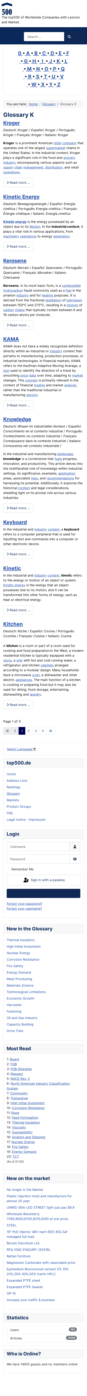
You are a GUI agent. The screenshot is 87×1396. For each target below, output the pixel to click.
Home (11, 774)
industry (9, 162)
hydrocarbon (13, 290)
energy (21, 222)
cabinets (47, 665)
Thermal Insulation (26, 1122)
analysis (70, 385)
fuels (58, 459)
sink (19, 660)
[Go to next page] (43, 731)
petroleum (74, 300)
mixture (72, 305)
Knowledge (17, 419)
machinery (11, 236)
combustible (71, 285)
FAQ (10, 813)
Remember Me (23, 869)
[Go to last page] (50, 731)
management (33, 167)
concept (31, 380)
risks (34, 478)
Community (19, 1093)
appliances (24, 680)
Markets (13, 800)
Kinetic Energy (21, 197)
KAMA (11, 339)
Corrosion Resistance (28, 1108)
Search (76, 37)
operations (11, 172)
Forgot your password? (24, 904)
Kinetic (8, 222)
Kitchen (13, 624)
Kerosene (15, 261)
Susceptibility (22, 1132)
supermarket (55, 148)
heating (47, 295)
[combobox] (44, 36)
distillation (53, 300)
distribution (54, 167)
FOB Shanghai (21, 1069)
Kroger (11, 123)
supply (8, 167)
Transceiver (19, 1098)
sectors (32, 395)
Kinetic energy (14, 585)
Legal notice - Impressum (26, 819)
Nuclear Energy (23, 1142)
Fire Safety (20, 1147)
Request (17, 1074)
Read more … (19, 182)
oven (36, 675)
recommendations (60, 478)
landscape (65, 454)
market (77, 375)
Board (14, 1059)
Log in (43, 893)
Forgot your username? (24, 908)
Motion (35, 226)
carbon (8, 310)
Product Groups (19, 806)
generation (61, 236)
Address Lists (17, 781)
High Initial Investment (28, 1103)
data (32, 375)
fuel (68, 290)
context (24, 488)
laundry (35, 694)
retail (57, 143)
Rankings (13, 787)
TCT (16, 1156)
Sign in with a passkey (47, 880)
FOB (14, 1064)
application (66, 473)
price (24, 375)
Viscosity (19, 1127)
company (69, 143)
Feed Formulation (25, 1118)
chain (18, 167)
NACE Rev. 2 (20, 1079)
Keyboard (15, 522)
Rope (15, 1113)
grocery (69, 158)
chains (20, 310)
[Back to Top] (80, 1388)
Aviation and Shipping (28, 1137)
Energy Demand (24, 1152)
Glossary (13, 793)
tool (6, 370)
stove (7, 660)
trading (39, 385)
